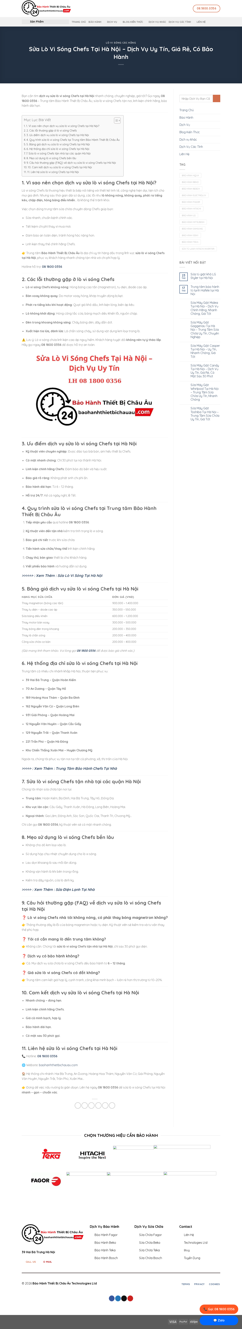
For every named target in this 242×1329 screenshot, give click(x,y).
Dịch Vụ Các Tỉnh (180, 21)
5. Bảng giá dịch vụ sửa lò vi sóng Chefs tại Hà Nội (58, 144)
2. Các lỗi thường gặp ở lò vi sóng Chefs (51, 130)
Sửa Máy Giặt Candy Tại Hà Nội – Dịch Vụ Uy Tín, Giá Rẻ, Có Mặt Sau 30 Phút (205, 371)
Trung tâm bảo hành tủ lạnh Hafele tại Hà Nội (205, 290)
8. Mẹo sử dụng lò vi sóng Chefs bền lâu (51, 158)
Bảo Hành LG (189, 215)
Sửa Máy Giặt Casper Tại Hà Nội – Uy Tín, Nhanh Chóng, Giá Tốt (205, 351)
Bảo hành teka (190, 242)
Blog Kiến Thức (133, 21)
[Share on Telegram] (112, 1105)
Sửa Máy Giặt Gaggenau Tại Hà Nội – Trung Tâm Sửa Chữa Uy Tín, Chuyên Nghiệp (205, 330)
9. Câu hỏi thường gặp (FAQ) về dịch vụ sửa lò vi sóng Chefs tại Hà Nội (71, 162)
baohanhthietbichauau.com (58, 1065)
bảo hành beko (190, 182)
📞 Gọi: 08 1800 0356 (218, 1309)
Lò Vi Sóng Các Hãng (121, 42)
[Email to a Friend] (91, 1105)
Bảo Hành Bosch (191, 188)
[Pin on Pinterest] (98, 1105)
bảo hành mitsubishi (193, 222)
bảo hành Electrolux (194, 195)
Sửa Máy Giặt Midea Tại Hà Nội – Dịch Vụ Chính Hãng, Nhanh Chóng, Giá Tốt (204, 308)
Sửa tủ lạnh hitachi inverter (198, 248)
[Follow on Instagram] (135, 1283)
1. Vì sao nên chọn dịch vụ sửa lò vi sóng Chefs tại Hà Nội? (62, 126)
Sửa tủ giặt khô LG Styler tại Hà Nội (203, 276)
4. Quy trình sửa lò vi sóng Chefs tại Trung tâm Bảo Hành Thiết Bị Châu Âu (73, 140)
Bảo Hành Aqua (190, 175)
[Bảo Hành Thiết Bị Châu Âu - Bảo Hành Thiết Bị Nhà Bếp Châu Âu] (88, 8)
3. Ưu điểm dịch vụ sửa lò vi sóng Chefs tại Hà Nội (57, 135)
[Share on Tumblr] (105, 1105)
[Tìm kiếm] (161, 8)
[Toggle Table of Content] (115, 120)
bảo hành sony (190, 235)
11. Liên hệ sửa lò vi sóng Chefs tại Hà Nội (53, 172)
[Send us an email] (124, 1298)
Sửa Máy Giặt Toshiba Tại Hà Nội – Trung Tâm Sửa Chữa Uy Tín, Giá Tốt (205, 413)
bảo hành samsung (192, 228)
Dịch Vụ (112, 21)
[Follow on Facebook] (131, 1283)
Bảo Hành (94, 21)
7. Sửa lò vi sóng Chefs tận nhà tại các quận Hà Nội (58, 153)
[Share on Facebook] (78, 1105)
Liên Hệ (201, 21)
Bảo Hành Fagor (191, 202)
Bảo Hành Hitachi (191, 208)
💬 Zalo (219, 1320)
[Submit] (216, 98)
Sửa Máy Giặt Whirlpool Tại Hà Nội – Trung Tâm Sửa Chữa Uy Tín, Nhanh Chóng (205, 392)
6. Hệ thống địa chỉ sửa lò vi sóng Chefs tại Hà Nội (57, 149)
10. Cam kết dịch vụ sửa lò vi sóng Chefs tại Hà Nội (60, 167)
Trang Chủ (79, 21)
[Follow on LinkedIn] (145, 1283)
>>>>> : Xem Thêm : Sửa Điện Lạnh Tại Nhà (58, 889)
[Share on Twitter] (84, 1105)
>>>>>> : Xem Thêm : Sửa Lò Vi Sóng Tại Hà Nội (62, 575)
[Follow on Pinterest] (130, 1298)
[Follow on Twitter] (140, 1283)
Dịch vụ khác (157, 21)
